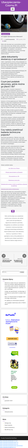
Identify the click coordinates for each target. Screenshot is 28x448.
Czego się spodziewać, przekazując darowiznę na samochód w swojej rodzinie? (15, 293)
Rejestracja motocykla (14, 180)
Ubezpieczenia (5, 34)
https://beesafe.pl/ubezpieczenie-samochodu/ (11, 445)
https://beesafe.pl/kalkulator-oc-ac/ (9, 441)
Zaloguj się (8, 423)
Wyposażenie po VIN (14, 176)
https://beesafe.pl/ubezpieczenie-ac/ (9, 444)
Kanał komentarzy (10, 427)
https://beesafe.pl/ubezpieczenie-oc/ (9, 442)
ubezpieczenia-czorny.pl (11, 4)
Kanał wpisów (8, 425)
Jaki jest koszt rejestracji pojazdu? (7, 261)
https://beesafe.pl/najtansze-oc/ (8, 447)
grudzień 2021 (9, 400)
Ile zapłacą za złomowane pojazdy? (18, 261)
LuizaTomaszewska (10, 39)
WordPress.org (9, 429)
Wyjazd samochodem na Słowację (14, 172)
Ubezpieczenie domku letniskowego (10, 189)
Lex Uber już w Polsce (14, 168)
